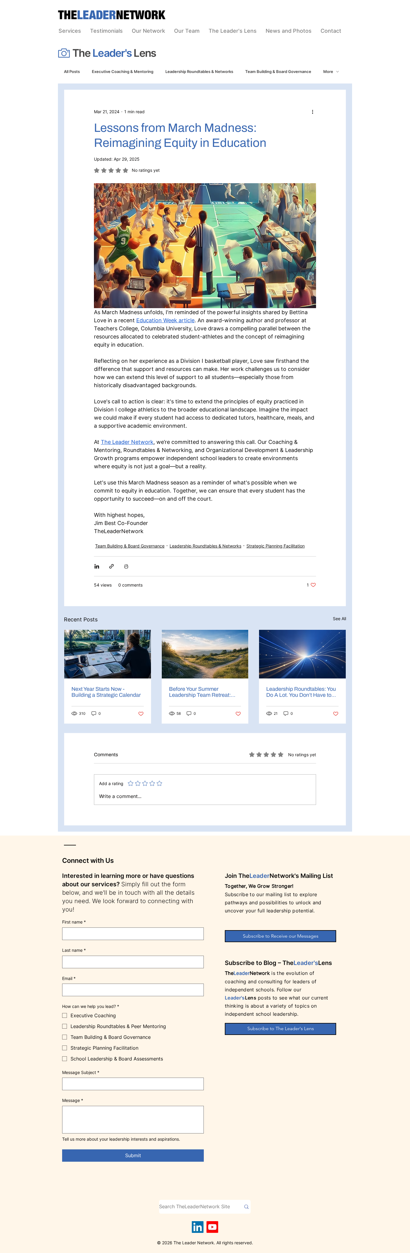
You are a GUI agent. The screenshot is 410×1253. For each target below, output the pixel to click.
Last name (74, 950)
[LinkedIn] (197, 1227)
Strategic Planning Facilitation (275, 545)
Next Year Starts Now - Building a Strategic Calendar (106, 692)
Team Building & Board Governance (278, 71)
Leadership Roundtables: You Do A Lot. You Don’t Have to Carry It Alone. (301, 692)
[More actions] (312, 111)
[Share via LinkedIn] (97, 566)
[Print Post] (126, 566)
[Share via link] (111, 566)
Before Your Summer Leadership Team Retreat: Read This (200, 692)
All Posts (72, 71)
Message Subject (80, 1072)
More (328, 71)
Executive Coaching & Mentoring (122, 71)
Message (72, 1100)
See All (339, 618)
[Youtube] (212, 1227)
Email (69, 978)
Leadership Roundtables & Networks (199, 71)
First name (74, 921)
